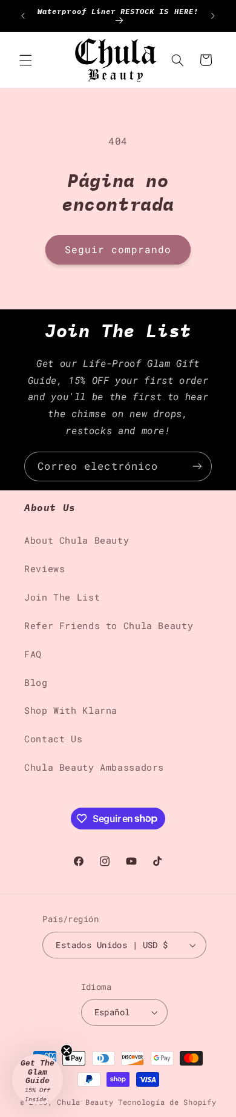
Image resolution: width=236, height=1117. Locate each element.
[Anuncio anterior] (23, 15)
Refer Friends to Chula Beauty (108, 625)
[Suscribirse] (197, 466)
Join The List (62, 597)
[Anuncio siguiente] (213, 15)
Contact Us (53, 739)
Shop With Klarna (70, 710)
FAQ (33, 654)
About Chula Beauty (76, 540)
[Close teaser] (67, 1050)
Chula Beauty (85, 1102)
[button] (25, 60)
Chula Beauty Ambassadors (94, 767)
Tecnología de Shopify (167, 1102)
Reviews (44, 569)
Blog (36, 682)
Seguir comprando (118, 249)
